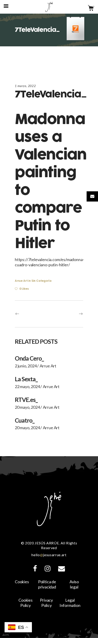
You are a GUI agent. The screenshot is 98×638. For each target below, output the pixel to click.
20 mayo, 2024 (27, 407)
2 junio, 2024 (26, 365)
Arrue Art (21, 281)
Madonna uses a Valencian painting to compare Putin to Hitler (50, 182)
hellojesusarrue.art (48, 555)
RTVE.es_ (26, 399)
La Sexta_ (26, 379)
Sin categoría (41, 281)
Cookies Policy (25, 603)
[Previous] (32, 314)
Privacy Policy (46, 603)
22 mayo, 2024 (27, 386)
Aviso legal (74, 584)
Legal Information (69, 603)
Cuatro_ (24, 420)
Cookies (22, 581)
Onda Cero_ (29, 358)
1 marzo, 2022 (25, 86)
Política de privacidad (47, 584)
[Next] (66, 314)
